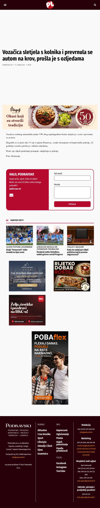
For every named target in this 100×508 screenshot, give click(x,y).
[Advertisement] (50, 29)
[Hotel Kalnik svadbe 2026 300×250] (27, 290)
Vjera (40, 449)
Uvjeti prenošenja (62, 443)
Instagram (61, 467)
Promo (59, 438)
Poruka (57, 184)
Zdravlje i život (45, 446)
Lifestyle (42, 442)
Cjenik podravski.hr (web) (86, 452)
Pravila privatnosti (62, 449)
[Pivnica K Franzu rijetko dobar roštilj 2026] (72, 290)
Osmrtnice (43, 453)
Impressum (61, 430)
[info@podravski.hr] (11, 195)
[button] (5, 5)
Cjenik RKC (86, 455)
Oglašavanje (62, 434)
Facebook (61, 463)
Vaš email (58, 173)
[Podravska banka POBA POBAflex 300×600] (50, 403)
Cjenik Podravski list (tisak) (86, 449)
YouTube (60, 471)
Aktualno (42, 430)
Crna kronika (44, 434)
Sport (40, 438)
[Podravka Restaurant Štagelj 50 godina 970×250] (50, 128)
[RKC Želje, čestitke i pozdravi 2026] (27, 324)
